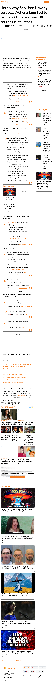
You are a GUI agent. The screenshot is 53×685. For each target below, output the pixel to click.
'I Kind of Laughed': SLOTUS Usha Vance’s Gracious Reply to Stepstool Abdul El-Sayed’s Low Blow (16, 623)
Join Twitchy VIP (21, 396)
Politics (25, 676)
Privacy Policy (39, 676)
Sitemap (39, 680)
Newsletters (46, 676)
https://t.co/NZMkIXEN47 (20, 96)
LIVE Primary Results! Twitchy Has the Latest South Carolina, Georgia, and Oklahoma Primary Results (17, 653)
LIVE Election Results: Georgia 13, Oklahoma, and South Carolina (44, 64)
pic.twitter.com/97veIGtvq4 (18, 238)
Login (46, 2)
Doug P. (2, 26)
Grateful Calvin (5, 597)
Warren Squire (7, 211)
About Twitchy (33, 678)
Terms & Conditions (33, 682)
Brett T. (3, 542)
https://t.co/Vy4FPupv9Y (19, 118)
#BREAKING (13, 222)
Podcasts (25, 680)
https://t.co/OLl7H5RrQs (18, 269)
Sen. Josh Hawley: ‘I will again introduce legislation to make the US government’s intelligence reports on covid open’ (15, 380)
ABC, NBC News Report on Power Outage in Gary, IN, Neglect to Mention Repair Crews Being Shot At (17, 538)
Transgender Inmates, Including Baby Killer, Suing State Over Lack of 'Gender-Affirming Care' (47, 134)
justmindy (4, 627)
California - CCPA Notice (39, 678)
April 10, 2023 (23, 244)
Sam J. (3, 656)
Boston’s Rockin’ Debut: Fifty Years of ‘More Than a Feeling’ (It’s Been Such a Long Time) (45, 73)
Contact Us (39, 682)
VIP (31, 676)
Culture (25, 682)
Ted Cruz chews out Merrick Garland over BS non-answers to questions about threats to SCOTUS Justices (17, 366)
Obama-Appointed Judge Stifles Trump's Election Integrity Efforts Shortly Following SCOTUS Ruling (45, 82)
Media (24, 678)
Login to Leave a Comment (17, 477)
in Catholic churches (23, 134)
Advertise (32, 680)
